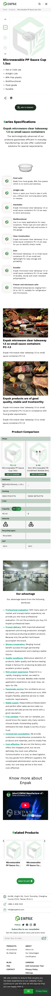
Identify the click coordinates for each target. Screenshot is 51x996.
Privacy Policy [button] (41, 991)
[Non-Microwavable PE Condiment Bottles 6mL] (38, 453)
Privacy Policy (32, 969)
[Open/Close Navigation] (46, 4)
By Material (11, 953)
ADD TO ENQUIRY (27, 107)
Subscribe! (44, 938)
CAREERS (30, 962)
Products (12, 9)
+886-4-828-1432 (15, 904)
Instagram (30, 924)
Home (5, 9)
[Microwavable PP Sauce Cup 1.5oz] (13, 453)
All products (12, 949)
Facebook (27, 924)
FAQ (8, 966)
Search (39, 4)
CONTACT (11, 969)
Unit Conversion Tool (35, 966)
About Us (29, 949)
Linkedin (11, 98)
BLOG (9, 962)
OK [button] (28, 991)
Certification (31, 956)
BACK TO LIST (24, 881)
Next (44, 841)
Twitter (23, 924)
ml (14, 509)
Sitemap (29, 973)
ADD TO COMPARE (13, 474)
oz (19, 509)
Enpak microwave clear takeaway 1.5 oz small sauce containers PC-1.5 (11, 4)
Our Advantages (32, 953)
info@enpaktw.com (16, 910)
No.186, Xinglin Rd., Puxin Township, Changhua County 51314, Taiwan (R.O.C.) (27, 897)
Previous (3, 841)
